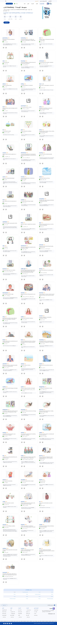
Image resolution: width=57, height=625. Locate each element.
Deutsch (28, 621)
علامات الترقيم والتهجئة (12, 611)
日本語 (21, 621)
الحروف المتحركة (4, 611)
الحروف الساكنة (4, 613)
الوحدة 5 (27, 594)
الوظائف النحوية (12, 615)
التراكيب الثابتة (20, 611)
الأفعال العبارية (20, 613)
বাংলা (7, 621)
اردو (9, 621)
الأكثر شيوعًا (27, 615)
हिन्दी (40, 621)
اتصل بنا (35, 613)
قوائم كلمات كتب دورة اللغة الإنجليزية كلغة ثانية (18, 12)
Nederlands (5, 621)
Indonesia (31, 621)
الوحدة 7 (14, 596)
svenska (2, 621)
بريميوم (36, 1)
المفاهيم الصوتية (4, 615)
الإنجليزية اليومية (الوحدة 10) (12, 598)
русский (50, 621)
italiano (53, 621)
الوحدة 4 (14, 594)
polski (14, 621)
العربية (38, 621)
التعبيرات (19, 608)
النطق (3, 608)
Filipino (36, 621)
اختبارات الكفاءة (28, 613)
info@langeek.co (50, 613)
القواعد (11, 608)
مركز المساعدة (35, 615)
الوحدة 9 (39, 596)
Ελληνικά (12, 621)
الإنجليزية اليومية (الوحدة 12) (50, 598)
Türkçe (55, 621)
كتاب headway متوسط (29, 12)
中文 (19, 621)
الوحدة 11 (27, 598)
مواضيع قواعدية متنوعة (12, 613)
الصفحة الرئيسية (5, 12)
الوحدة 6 (52, 594)
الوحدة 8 (27, 596)
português (24, 621)
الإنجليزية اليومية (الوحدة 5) (37, 594)
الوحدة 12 (39, 598)
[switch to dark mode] (6, 1)
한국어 (17, 621)
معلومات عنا (35, 611)
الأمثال (19, 615)
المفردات (10, 12)
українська (46, 621)
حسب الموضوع (28, 611)
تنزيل (3, 605)
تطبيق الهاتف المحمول (43, 1)
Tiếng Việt (43, 621)
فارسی (33, 621)
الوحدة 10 (52, 596)
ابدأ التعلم (6, 22)
